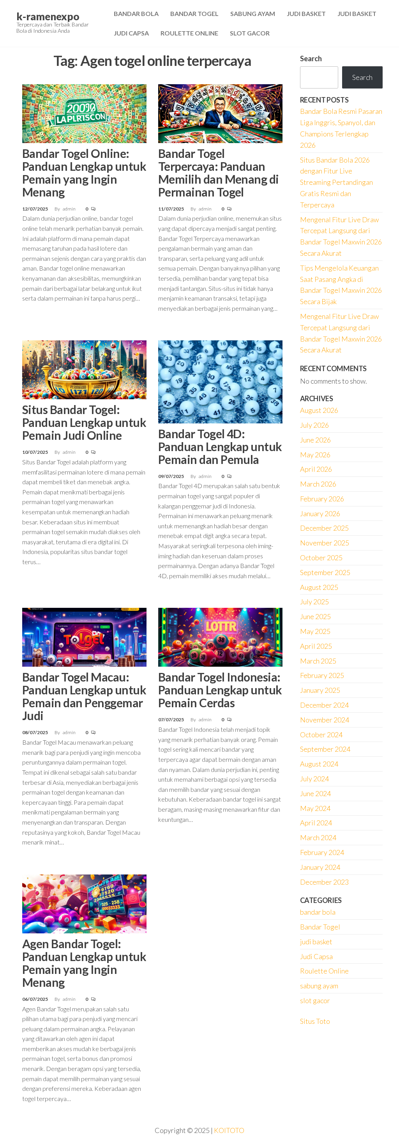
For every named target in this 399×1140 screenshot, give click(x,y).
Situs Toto (315, 1021)
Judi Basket (306, 13)
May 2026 (315, 454)
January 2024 (320, 867)
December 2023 (324, 882)
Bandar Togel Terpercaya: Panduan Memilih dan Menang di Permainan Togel (218, 172)
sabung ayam (319, 985)
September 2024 (325, 749)
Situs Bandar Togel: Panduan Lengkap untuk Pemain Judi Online (84, 422)
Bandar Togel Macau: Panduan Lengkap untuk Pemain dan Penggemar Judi (84, 696)
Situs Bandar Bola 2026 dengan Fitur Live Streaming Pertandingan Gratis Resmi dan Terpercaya (336, 182)
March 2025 (318, 661)
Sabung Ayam (252, 13)
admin (69, 209)
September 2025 (325, 572)
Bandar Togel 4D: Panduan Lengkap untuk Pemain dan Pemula (220, 446)
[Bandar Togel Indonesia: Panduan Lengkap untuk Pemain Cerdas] (220, 636)
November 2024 (324, 719)
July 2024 (314, 778)
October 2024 (321, 734)
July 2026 (314, 425)
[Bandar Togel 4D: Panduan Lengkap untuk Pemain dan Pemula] (220, 381)
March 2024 (318, 837)
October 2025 (321, 557)
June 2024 (315, 793)
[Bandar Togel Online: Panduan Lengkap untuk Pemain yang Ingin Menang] (84, 112)
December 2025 (324, 528)
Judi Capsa (131, 33)
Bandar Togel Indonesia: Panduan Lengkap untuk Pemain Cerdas (220, 690)
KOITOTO (229, 1130)
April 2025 (316, 646)
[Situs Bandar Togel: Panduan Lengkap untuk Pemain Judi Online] (84, 369)
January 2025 (320, 690)
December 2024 (324, 705)
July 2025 (314, 601)
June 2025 (315, 616)
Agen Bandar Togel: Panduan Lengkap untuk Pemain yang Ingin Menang (84, 962)
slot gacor (315, 1000)
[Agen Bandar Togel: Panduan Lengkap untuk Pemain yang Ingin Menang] (84, 903)
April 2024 (316, 822)
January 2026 (320, 513)
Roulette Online (189, 33)
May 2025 (315, 631)
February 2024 (322, 852)
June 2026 (315, 439)
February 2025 (322, 675)
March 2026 (318, 484)
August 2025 (319, 587)
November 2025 (324, 542)
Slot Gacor (250, 33)
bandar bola (317, 912)
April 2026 (316, 469)
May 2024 (315, 808)
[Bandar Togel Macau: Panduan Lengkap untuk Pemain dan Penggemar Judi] (84, 636)
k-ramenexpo (47, 16)
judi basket (316, 941)
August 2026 (319, 410)
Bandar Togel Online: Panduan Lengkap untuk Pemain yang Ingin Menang (84, 172)
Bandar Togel (194, 13)
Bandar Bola (136, 13)
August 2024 (319, 763)
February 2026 (322, 498)
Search (311, 58)
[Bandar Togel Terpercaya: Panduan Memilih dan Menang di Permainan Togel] (220, 112)
